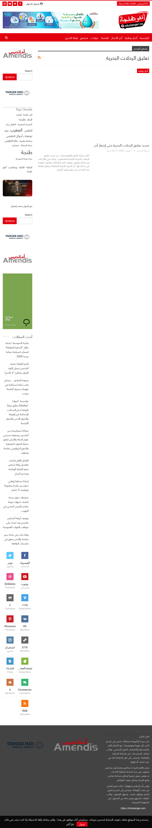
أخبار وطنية (131, 37)
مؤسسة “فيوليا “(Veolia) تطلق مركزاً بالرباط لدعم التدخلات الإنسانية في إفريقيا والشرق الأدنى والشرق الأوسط (17, 411)
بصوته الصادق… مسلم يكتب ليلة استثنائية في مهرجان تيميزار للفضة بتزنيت (16, 386)
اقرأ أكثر (70, 824)
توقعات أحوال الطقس (19, 135)
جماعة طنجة (26, 140)
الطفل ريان (11, 124)
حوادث (94, 37)
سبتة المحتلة (26, 145)
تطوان (6, 130)
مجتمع (84, 37)
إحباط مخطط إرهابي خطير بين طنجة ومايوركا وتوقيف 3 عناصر (16, 485)
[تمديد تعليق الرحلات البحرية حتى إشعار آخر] (93, 104)
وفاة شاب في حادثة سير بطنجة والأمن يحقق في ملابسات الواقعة (16, 539)
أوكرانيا (19, 114)
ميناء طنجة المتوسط (24, 158)
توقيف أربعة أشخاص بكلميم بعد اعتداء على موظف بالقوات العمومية (16, 522)
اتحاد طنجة (25, 119)
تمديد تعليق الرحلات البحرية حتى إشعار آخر (121, 145)
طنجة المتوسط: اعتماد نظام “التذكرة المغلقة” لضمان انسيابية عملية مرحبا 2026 (17, 349)
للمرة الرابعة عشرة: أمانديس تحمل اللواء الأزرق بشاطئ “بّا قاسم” (16, 368)
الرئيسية (144, 37)
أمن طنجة (27, 114)
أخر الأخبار (116, 37)
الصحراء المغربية (25, 124)
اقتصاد (105, 37)
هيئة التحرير (71, 37)
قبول (82, 824)
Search (28, 71)
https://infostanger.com (133, 808)
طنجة (26, 151)
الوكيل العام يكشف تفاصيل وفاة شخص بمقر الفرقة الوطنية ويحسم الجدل (18, 467)
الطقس (28, 130)
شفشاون (15, 145)
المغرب (16, 129)
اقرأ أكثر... (83, 176)
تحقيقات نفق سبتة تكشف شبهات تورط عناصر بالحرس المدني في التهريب (16, 504)
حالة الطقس (11, 140)
